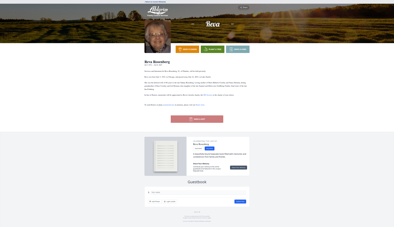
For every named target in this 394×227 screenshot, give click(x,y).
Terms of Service (202, 218)
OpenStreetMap (199, 221)
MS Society (207, 95)
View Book (198, 148)
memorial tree (169, 104)
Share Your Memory (238, 167)
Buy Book (209, 148)
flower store (200, 104)
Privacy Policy (191, 218)
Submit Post (240, 201)
